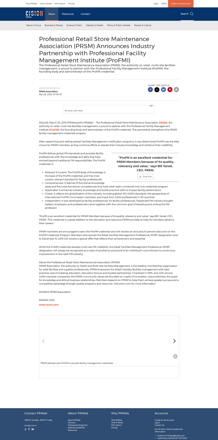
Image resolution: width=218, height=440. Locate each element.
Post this (147, 179)
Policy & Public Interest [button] (118, 25)
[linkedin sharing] (163, 90)
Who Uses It (60, 4)
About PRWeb (74, 420)
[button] (109, 106)
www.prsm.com (49, 307)
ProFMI (54, 132)
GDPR (164, 4)
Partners (71, 422)
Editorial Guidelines (76, 428)
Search (185, 13)
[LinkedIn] (33, 429)
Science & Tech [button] (74, 25)
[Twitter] (25, 429)
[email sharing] (176, 90)
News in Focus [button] (33, 25)
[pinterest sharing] (169, 90)
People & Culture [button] (142, 25)
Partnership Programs (77, 425)
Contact (85, 14)
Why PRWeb (31, 4)
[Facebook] (29, 429)
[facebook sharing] (150, 90)
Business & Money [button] (54, 25)
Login (156, 4)
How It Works (46, 4)
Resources (68, 14)
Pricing (71, 4)
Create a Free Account (181, 4)
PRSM (163, 125)
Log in (157, 422)
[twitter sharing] (156, 90)
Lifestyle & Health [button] (94, 25)
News (51, 14)
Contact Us (29, 425)
